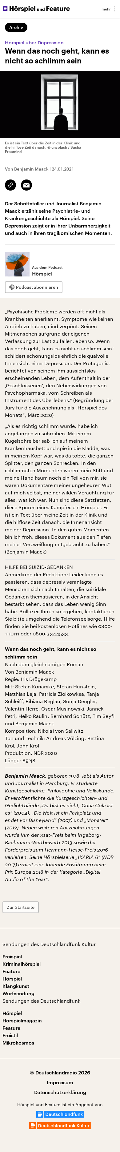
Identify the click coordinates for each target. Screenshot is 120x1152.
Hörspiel (12, 978)
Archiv (16, 27)
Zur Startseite (20, 907)
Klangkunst (15, 986)
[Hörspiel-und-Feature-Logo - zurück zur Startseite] (36, 9)
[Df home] (60, 1116)
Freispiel (12, 956)
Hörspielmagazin (22, 1020)
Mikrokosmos (18, 1042)
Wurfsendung (18, 993)
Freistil (10, 1035)
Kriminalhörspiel (21, 964)
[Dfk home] (60, 1127)
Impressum (60, 1082)
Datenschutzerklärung (60, 1092)
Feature (11, 971)
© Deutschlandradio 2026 (60, 1072)
